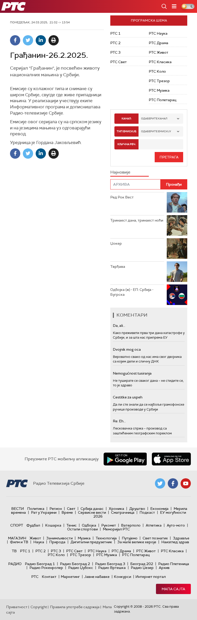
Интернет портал (150, 576)
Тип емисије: (126, 131)
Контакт (49, 576)
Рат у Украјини (43, 512)
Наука (38, 542)
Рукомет (108, 525)
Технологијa (106, 538)
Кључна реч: (126, 144)
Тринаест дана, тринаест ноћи (136, 220)
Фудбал (33, 525)
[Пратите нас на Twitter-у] (160, 483)
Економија (159, 508)
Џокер (116, 243)
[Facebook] (15, 40)
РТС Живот (158, 52)
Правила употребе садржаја (75, 607)
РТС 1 (115, 33)
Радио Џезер (142, 567)
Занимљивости (59, 538)
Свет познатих (155, 538)
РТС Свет (118, 62)
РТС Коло (157, 71)
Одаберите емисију (156, 131)
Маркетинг (70, 576)
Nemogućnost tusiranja (132, 373)
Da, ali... (119, 325)
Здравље (181, 538)
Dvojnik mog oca (127, 349)
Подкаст (147, 512)
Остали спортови (82, 529)
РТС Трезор (159, 81)
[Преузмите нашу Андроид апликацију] (125, 459)
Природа (57, 542)
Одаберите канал (154, 118)
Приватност (16, 607)
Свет (71, 508)
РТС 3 (115, 52)
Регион (56, 508)
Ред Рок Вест (122, 197)
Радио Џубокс (80, 567)
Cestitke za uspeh (127, 397)
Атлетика (154, 525)
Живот (35, 538)
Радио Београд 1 (40, 563)
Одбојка (89, 525)
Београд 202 (141, 563)
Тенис (71, 525)
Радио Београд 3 (110, 563)
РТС (34, 576)
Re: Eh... (119, 421)
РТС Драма (158, 43)
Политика (35, 508)
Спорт (16, 525)
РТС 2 (115, 43)
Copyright (39, 607)
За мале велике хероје (136, 542)
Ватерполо (131, 525)
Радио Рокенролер (46, 567)
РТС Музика (159, 90)
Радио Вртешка (112, 567)
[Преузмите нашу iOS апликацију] (171, 459)
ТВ (14, 551)
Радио (15, 563)
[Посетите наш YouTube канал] (186, 483)
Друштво (137, 508)
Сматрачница (122, 512)
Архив (164, 567)
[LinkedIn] (41, 40)
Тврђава (117, 266)
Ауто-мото (176, 525)
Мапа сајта (173, 589)
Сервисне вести (92, 512)
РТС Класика (160, 62)
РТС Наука (158, 33)
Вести (17, 508)
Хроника (116, 508)
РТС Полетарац (162, 100)
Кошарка (53, 525)
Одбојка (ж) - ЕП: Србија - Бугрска (131, 292)
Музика (84, 538)
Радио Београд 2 (75, 563)
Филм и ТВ (19, 542)
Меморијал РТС (116, 529)
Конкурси (122, 576)
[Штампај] (53, 40)
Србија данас (92, 508)
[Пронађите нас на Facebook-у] (173, 483)
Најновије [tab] (120, 172)
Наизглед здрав (175, 542)
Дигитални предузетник (91, 542)
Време (67, 512)
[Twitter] (28, 40)
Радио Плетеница (173, 563)
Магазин (17, 538)
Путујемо (129, 538)
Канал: (126, 118)
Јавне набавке (97, 576)
